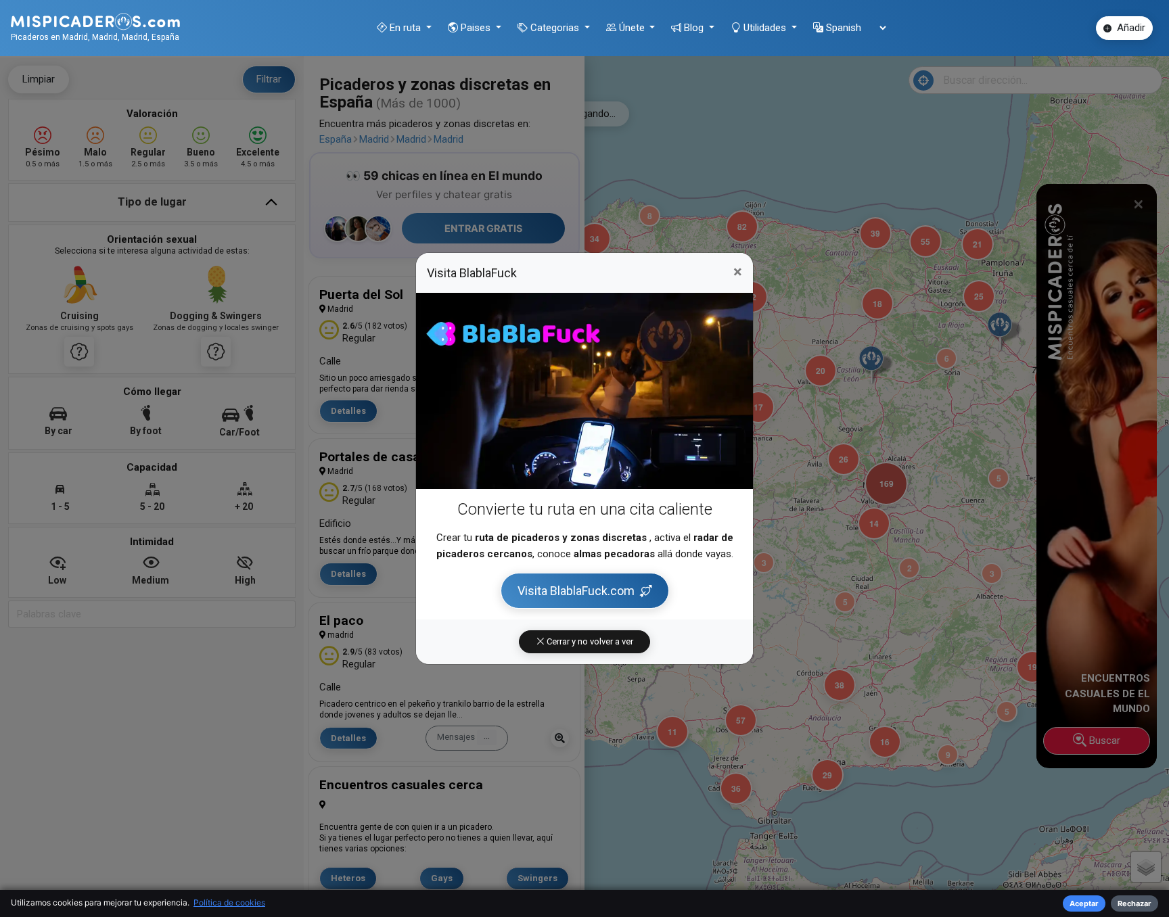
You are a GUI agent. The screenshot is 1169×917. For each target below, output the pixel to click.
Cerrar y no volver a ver (589, 641)
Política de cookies (229, 902)
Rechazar (1134, 903)
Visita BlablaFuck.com (576, 591)
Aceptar (1084, 903)
